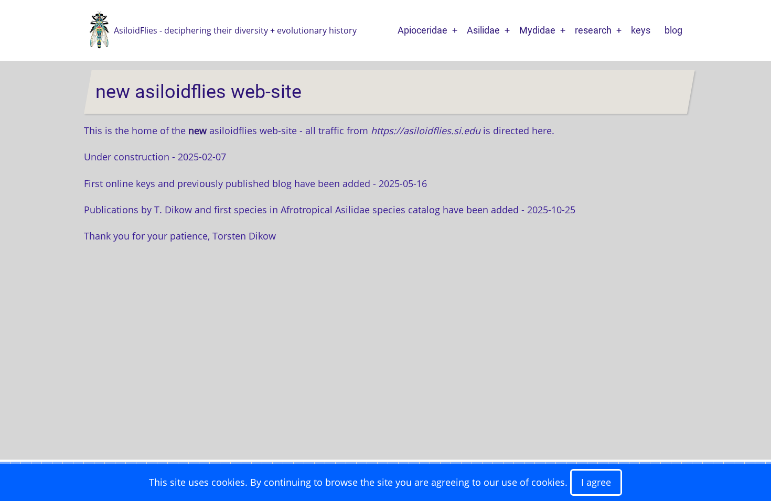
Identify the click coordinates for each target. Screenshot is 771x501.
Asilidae (483, 30)
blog (673, 30)
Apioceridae (422, 30)
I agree (596, 482)
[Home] (99, 29)
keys (640, 30)
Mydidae (537, 30)
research (593, 30)
